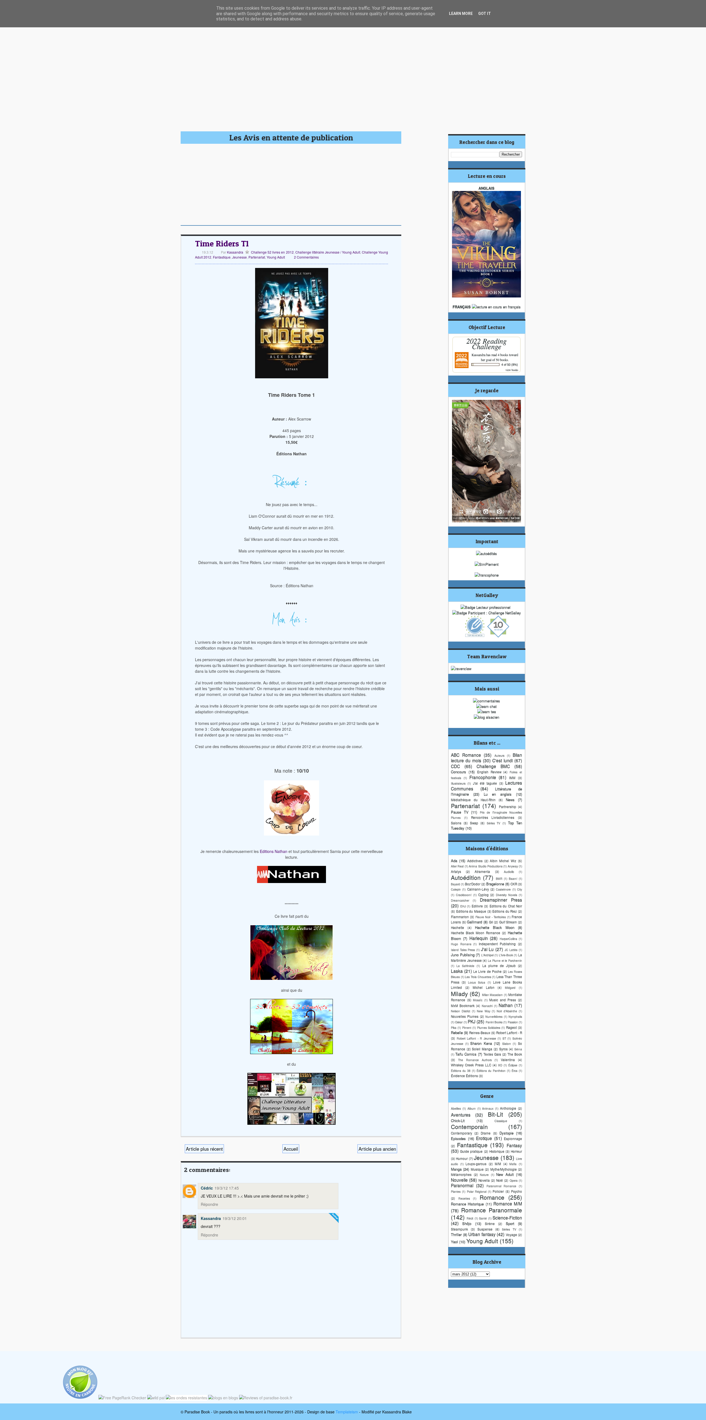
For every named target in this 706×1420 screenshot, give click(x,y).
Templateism (347, 1411)
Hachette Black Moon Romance (475, 932)
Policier (498, 1191)
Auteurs (499, 755)
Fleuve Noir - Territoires (490, 917)
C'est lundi (502, 760)
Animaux (487, 1108)
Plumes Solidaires (488, 1027)
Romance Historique (467, 1203)
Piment (466, 1027)
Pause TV (460, 812)
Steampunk (459, 1229)
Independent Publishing (497, 944)
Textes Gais (492, 1054)
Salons (456, 823)
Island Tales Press (463, 950)
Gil (491, 922)
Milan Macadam (492, 995)
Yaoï (454, 1241)
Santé (483, 1218)
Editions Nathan (273, 851)
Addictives (475, 860)
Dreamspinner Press (501, 900)
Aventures (460, 1114)
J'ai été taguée (485, 783)
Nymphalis (515, 1016)
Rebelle (457, 1032)
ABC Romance (466, 755)
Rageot (511, 1027)
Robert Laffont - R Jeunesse (476, 1038)
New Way (483, 1011)
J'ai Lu (487, 949)
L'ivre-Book (506, 955)
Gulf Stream (508, 922)
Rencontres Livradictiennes (493, 817)
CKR (513, 884)
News (510, 799)
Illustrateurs (458, 783)
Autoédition (466, 877)
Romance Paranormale (491, 1210)
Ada (454, 860)
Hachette (457, 927)
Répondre (209, 1204)
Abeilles (456, 1108)
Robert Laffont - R (509, 1032)
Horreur (516, 1151)
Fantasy (514, 1145)
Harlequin (478, 938)
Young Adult (276, 257)
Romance (492, 1197)
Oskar (458, 1022)
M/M (498, 1163)
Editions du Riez (504, 911)
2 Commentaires (306, 257)
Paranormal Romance (501, 1186)
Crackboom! (464, 895)
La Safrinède (465, 966)
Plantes (456, 1191)
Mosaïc (477, 1000)
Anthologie (508, 1108)
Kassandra (234, 252)
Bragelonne (495, 883)
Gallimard (474, 921)
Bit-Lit (495, 1114)
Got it (484, 13)
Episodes (458, 1138)
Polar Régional (476, 1191)
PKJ (471, 1021)
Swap (474, 823)
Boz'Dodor (472, 884)
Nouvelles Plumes (464, 1016)
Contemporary (461, 1133)
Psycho (516, 1191)
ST (504, 1038)
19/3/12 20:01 (235, 1218)
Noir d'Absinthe (507, 1011)
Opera (514, 1180)
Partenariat (256, 257)
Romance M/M (507, 1203)
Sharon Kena (481, 1043)
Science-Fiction (507, 1217)
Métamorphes (461, 1174)
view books (512, 370)
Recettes (464, 1198)
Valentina (508, 1059)
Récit (470, 1218)
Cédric (207, 1188)
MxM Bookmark (463, 1005)
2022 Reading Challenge (486, 343)
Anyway (513, 866)
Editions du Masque (471, 911)
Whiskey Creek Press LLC (471, 1065)
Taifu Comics (466, 1054)
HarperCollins (508, 939)
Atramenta (482, 871)
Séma (518, 1049)
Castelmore (503, 889)
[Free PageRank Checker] (122, 1397)
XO (500, 1065)
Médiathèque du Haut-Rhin (473, 799)
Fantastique (222, 257)
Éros (514, 1070)
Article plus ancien (377, 1148)
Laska (457, 971)
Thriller (456, 1234)
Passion (513, 1022)
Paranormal (462, 1185)
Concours (458, 771)
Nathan (506, 1005)
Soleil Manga (482, 1049)
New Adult (505, 1174)
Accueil (291, 1148)
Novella (484, 1180)
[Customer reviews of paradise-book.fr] (265, 1397)
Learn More (461, 13)
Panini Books (494, 1022)
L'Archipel (487, 955)
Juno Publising (463, 954)
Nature (484, 1174)
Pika (453, 1027)
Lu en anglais (498, 794)
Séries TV (494, 823)
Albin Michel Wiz (503, 860)
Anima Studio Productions (485, 866)
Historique (496, 1151)
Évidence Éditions (464, 1075)
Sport (510, 1223)
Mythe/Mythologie (503, 1169)
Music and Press (502, 1000)
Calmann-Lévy (478, 889)
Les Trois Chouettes (478, 977)
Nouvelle (459, 1180)
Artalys (456, 871)
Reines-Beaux (479, 1032)
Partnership (507, 806)
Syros (503, 1049)
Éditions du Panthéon (491, 1070)
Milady (459, 993)
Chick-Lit (458, 1120)
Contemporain (469, 1126)
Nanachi (487, 1006)
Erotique (484, 1138)
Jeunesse (239, 257)
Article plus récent (204, 1148)
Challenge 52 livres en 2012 (272, 252)
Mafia (513, 1164)
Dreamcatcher (460, 900)
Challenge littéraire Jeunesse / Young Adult (327, 252)
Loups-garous (476, 1163)
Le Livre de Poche (487, 971)
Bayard (455, 884)
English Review (489, 772)
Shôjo (466, 1223)
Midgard (510, 987)
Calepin (456, 889)
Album (471, 1108)
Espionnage (513, 1138)
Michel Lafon (483, 987)
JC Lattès (511, 950)
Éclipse (512, 1065)
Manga (456, 1169)
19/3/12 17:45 (227, 1188)
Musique (477, 1169)
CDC (455, 766)
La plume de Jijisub (499, 965)
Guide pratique (471, 1151)
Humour (462, 1158)
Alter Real (457, 866)
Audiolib (509, 871)
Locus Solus (476, 982)
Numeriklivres (493, 1016)
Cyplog (483, 894)
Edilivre (477, 906)
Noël (499, 1180)
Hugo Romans (461, 944)
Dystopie (506, 1133)
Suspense (485, 1229)
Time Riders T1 (222, 243)
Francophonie (482, 777)
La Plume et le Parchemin (505, 960)
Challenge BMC (493, 766)
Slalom (506, 1043)
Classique (500, 1121)
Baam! (513, 878)
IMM (512, 777)
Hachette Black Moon (494, 927)
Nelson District (460, 1011)
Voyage (511, 1234)
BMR (499, 878)
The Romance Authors (475, 1060)
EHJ (463, 906)
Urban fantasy (482, 1234)
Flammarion (460, 916)
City (519, 889)
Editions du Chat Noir (506, 906)
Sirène (490, 1223)
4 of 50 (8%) (509, 364)
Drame (486, 1133)
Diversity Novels (506, 895)
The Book (514, 1054)
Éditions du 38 (460, 1070)
